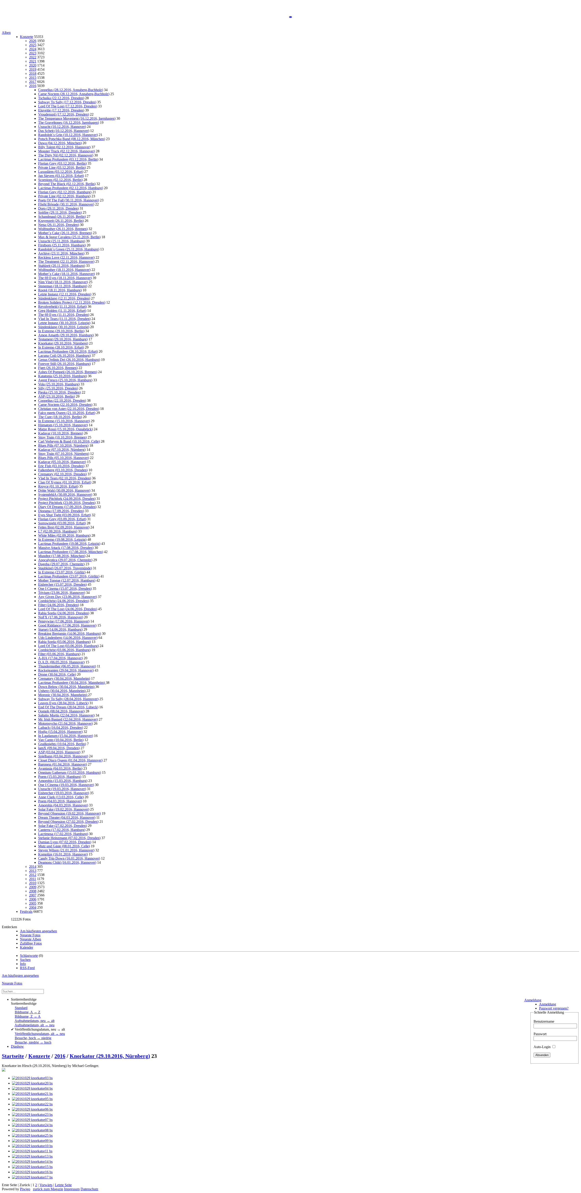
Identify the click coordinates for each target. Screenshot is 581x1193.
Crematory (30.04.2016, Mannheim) (64, 678)
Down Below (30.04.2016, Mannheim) (66, 687)
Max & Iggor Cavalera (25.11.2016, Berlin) (69, 237)
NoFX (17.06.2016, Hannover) (60, 617)
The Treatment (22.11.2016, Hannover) (66, 261)
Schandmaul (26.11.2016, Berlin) (62, 216)
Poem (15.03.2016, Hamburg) (59, 777)
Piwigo (25, 1189)
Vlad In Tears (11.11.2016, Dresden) (64, 319)
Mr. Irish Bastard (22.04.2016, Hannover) (68, 719)
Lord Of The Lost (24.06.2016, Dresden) (67, 609)
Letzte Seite (63, 1185)
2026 (32, 41)
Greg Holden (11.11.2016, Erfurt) (62, 311)
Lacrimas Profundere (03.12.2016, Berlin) (68, 159)
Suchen (25, 960)
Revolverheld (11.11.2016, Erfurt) (62, 306)
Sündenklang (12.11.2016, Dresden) (64, 298)
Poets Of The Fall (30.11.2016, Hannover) (68, 200)
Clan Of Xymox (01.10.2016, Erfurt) (64, 482)
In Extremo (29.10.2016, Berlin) (61, 331)
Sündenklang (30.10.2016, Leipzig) (63, 327)
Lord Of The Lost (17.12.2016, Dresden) (67, 106)
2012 (32, 875)
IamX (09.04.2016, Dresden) (59, 748)
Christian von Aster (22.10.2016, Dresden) (68, 409)
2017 (32, 82)
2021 (32, 61)
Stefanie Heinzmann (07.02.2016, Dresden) (69, 838)
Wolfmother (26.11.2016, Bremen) (63, 229)
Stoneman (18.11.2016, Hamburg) (62, 286)
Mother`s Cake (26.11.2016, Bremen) (65, 233)
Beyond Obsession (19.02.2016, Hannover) (69, 813)
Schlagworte (29, 955)
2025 (32, 45)
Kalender (26, 947)
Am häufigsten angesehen (38, 931)
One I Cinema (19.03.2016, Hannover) (66, 785)
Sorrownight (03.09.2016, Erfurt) (62, 523)
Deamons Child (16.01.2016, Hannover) (67, 862)
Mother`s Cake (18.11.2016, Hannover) (66, 274)
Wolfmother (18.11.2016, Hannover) (64, 270)
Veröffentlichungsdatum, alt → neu (40, 1034)
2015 (32, 77)
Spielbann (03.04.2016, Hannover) (63, 756)
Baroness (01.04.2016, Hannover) (62, 764)
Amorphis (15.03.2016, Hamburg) (62, 781)
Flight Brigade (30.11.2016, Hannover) (66, 204)
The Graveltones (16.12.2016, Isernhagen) (68, 122)
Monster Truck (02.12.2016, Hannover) (66, 151)
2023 (32, 53)
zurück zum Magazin (48, 1189)
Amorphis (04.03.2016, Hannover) (63, 805)
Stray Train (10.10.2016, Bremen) (62, 437)
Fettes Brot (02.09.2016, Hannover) (63, 527)
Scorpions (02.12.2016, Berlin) (60, 180)
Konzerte (26, 37)
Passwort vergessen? (554, 1008)
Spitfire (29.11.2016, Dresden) (60, 212)
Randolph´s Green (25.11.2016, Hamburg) (68, 249)
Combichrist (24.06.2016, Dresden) (63, 601)
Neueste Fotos (30, 935)
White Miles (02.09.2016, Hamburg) (64, 535)
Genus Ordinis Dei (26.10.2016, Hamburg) (69, 360)
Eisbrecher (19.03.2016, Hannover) (63, 793)
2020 (32, 65)
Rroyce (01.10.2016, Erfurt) (58, 486)
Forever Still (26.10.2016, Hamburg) (64, 364)
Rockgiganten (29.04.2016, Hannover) (66, 670)
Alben (6, 33)
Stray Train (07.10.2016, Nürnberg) (63, 454)
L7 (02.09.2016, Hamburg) (57, 531)
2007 (32, 895)
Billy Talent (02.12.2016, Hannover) (64, 147)
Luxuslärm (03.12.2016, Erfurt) (60, 172)
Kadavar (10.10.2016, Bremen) (60, 433)
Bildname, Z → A (28, 1016)
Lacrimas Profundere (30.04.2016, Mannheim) (72, 683)
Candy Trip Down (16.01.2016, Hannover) (69, 858)
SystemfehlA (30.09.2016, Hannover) (65, 494)
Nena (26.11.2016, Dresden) (58, 225)
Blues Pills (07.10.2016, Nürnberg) (63, 445)
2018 (32, 73)
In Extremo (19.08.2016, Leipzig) (62, 539)
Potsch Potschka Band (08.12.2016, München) (71, 139)
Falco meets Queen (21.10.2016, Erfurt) (66, 413)
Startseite (13, 1056)
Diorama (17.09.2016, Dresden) (61, 511)
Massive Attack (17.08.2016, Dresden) (66, 548)
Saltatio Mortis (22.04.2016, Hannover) (66, 715)
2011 (32, 879)
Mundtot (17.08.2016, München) (61, 556)
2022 (32, 57)
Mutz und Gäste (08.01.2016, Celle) (64, 846)
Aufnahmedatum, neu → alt (34, 1021)
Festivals (26, 911)
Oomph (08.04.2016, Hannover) (61, 711)
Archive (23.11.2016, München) (61, 253)
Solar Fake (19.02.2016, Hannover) (63, 809)
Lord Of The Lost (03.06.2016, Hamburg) (68, 646)
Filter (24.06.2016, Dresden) (58, 605)
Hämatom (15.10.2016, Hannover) (63, 425)
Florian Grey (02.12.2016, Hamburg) (64, 192)
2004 (32, 907)
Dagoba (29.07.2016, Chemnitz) (61, 564)
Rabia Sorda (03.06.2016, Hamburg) (64, 642)
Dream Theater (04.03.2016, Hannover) (66, 817)
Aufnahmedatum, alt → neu (34, 1025)
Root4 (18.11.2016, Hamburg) (60, 290)
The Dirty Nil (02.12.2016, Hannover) (65, 155)
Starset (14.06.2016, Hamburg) (60, 629)
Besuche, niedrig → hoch (33, 1042)
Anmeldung (532, 1000)
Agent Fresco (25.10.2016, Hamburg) (65, 380)
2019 (32, 69)
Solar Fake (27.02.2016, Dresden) (62, 826)
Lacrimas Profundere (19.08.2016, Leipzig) (69, 544)
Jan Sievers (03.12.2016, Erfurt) (61, 176)
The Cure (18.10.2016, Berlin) (60, 417)
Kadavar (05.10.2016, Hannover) (62, 462)
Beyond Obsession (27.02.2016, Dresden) (68, 821)
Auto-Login (542, 1047)
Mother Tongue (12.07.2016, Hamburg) (66, 580)
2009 (32, 887)
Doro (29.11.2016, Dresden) (58, 208)
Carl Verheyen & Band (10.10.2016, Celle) (69, 441)
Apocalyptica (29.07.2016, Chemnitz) (65, 560)
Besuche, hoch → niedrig (33, 1038)
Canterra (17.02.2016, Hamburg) (61, 830)
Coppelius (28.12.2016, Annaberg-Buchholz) (70, 90)
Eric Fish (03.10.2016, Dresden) (61, 466)
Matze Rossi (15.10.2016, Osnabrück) (65, 429)
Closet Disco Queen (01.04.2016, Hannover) (70, 760)
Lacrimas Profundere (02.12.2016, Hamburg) (70, 188)
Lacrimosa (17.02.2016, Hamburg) (63, 834)
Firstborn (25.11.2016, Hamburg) (62, 245)
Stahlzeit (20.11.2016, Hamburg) (61, 266)
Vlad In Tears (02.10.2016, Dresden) (64, 478)
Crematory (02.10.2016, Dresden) (62, 474)
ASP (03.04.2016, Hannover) (59, 752)
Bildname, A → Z (27, 1012)
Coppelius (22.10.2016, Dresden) (62, 400)
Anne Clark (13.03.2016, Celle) (61, 797)
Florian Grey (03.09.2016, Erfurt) (62, 519)
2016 (32, 86)
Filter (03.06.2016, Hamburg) (59, 654)
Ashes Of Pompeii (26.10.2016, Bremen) (67, 372)
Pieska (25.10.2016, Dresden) (59, 392)
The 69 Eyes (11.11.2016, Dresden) (63, 315)
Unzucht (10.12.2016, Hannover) (62, 127)
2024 (32, 49)
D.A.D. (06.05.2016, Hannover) (61, 662)
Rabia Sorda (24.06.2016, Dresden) (63, 613)
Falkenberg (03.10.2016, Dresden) (63, 470)
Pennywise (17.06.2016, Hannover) (63, 621)
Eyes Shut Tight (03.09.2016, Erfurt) (64, 515)
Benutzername (544, 1021)
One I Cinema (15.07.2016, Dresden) (65, 588)
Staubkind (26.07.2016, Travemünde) (65, 568)
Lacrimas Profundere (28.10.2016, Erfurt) (68, 351)
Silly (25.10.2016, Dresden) (58, 388)
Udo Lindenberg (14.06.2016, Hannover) (68, 638)
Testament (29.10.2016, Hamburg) (63, 339)
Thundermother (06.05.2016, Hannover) (67, 666)
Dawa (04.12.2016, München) (60, 143)
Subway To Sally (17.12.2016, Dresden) (67, 102)
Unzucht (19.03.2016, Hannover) (62, 789)
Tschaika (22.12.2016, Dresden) (61, 98)
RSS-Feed (27, 968)
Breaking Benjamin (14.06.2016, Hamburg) (69, 633)
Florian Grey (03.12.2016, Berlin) (62, 163)
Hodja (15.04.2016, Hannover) (60, 732)
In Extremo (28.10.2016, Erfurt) (61, 347)
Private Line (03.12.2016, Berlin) (62, 167)
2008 (32, 891)
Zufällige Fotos (31, 943)
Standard (21, 1008)
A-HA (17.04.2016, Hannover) (60, 658)
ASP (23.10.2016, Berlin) (56, 396)
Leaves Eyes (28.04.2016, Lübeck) (63, 703)
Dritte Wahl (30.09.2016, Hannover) (64, 490)
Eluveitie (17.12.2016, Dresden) (61, 110)
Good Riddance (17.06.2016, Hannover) (67, 625)
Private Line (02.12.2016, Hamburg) (64, 196)
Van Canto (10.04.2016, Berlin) (61, 740)
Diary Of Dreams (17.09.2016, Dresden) (67, 507)
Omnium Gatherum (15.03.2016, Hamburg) (69, 772)
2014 (32, 866)
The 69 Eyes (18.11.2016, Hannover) (65, 278)
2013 (32, 871)
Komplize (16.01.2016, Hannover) (63, 854)
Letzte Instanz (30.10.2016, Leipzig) (64, 323)
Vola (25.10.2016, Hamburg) (59, 384)
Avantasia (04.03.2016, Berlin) (60, 768)
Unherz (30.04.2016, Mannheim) (62, 691)
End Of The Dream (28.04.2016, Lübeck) (68, 707)
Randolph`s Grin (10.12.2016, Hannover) (68, 135)
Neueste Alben (30, 939)
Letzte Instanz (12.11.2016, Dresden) (64, 294)
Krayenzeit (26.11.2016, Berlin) (61, 221)
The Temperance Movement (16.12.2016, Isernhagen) (77, 118)
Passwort (540, 1034)
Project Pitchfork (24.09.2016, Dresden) (67, 499)
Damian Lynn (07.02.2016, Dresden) (64, 842)
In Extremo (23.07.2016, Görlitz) (62, 572)
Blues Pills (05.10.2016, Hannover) (63, 458)
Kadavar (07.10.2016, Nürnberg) (62, 449)
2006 (32, 899)
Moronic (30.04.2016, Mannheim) (63, 695)
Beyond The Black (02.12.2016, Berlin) (67, 184)
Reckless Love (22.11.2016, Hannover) (66, 257)
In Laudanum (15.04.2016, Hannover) (65, 736)
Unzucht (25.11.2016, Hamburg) (61, 241)
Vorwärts (45, 1185)
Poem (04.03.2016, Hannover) (60, 801)
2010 (32, 883)
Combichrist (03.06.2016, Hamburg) (64, 650)
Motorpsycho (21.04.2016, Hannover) (65, 723)
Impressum (72, 1189)
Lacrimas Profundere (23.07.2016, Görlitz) (68, 576)
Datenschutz (89, 1189)
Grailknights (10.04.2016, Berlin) (62, 744)
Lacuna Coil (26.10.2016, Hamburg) (64, 355)
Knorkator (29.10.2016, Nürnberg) (63, 343)
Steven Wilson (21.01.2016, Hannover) (66, 850)
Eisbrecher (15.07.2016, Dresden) (62, 584)
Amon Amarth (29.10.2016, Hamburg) (66, 335)
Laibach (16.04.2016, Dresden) (60, 727)
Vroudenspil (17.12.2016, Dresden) (63, 114)
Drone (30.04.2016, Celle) (57, 674)
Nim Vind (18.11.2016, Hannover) (63, 282)
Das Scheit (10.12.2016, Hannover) (63, 131)
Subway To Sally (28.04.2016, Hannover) (68, 699)
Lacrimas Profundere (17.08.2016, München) (70, 552)
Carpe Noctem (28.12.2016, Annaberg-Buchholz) (73, 94)
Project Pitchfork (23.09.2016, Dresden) (67, 503)
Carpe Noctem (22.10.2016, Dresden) (65, 405)
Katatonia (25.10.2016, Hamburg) (62, 376)
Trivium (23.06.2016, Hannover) (61, 593)
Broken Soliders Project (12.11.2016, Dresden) (71, 302)
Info (23, 964)
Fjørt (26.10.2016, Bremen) (58, 368)
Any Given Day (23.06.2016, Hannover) (67, 597)
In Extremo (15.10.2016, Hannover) (64, 421)
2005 (32, 903)
